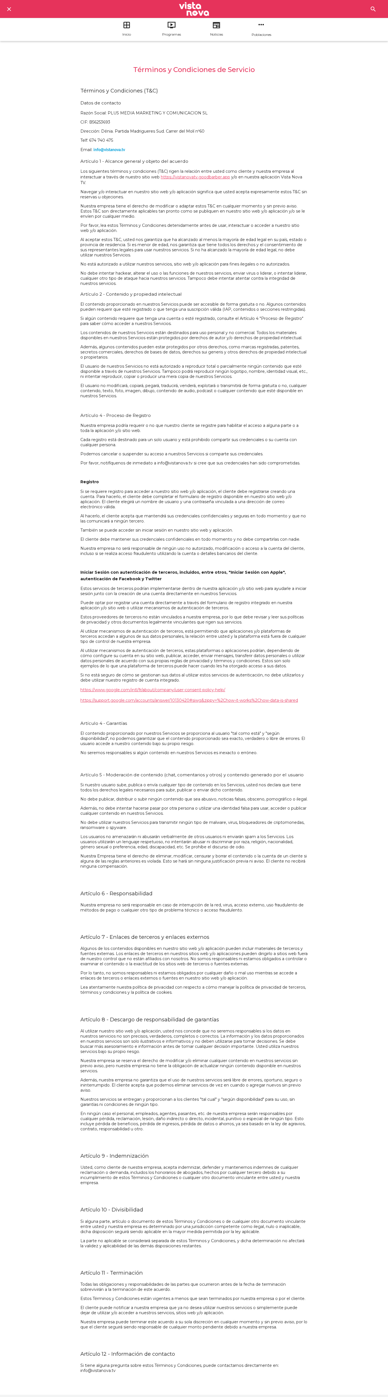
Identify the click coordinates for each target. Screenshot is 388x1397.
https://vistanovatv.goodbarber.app (195, 177)
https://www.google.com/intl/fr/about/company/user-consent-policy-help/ (152, 689)
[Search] (373, 9)
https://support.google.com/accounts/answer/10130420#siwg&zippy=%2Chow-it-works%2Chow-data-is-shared (189, 700)
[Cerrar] (9, 9)
